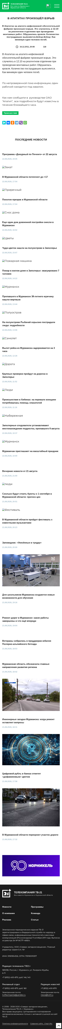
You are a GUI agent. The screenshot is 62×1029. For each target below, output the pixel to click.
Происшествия (10, 113)
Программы (37, 907)
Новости (6, 907)
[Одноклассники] (12, 122)
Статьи (35, 919)
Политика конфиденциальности (15, 1024)
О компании (8, 913)
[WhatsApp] (25, 122)
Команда (35, 913)
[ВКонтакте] (8, 122)
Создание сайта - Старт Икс (41, 1024)
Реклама (6, 919)
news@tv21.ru (47, 995)
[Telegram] (17, 122)
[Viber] (21, 122)
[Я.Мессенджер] (4, 122)
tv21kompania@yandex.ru (14, 995)
